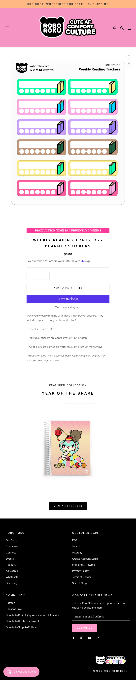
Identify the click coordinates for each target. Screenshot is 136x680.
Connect (11, 552)
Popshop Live (14, 609)
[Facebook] (73, 637)
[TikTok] (97, 637)
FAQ (74, 540)
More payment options (68, 307)
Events (10, 558)
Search (76, 546)
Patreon (10, 603)
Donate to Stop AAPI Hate (21, 627)
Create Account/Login (85, 558)
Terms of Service (82, 577)
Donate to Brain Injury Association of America (33, 615)
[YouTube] (89, 637)
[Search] (122, 28)
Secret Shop (79, 583)
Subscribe (84, 627)
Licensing (11, 583)
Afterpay (77, 552)
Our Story (11, 540)
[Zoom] (129, 55)
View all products (68, 506)
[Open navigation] (7, 27)
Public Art (11, 564)
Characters (12, 546)
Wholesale (12, 577)
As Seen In (12, 571)
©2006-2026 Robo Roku (110, 671)
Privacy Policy (80, 571)
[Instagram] (81, 637)
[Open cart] (129, 28)
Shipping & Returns (83, 564)
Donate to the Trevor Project (22, 621)
